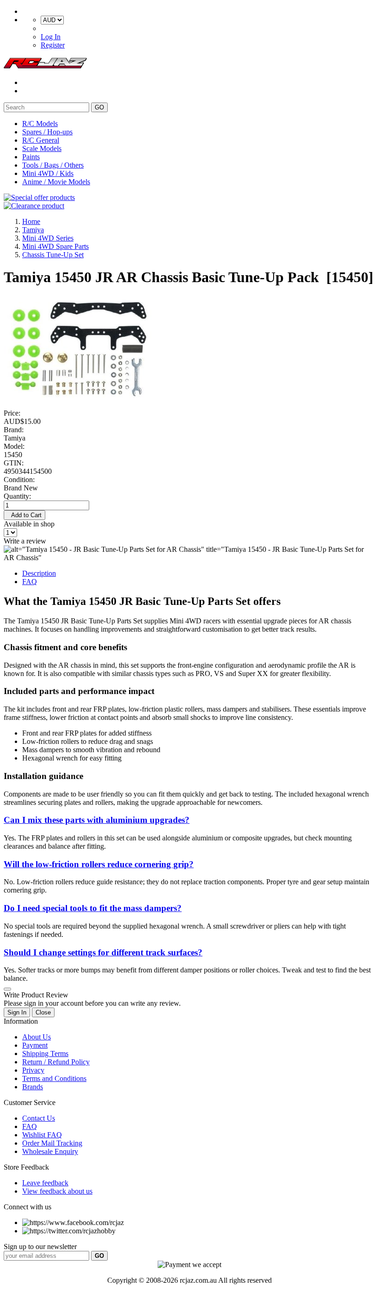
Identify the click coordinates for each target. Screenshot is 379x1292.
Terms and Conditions (54, 1078)
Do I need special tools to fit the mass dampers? (93, 908)
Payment (35, 1045)
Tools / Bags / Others (53, 165)
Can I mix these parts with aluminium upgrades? (97, 820)
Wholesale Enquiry (50, 1151)
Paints (31, 157)
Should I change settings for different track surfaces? (103, 952)
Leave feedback (45, 1183)
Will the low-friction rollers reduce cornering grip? (99, 864)
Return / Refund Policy (56, 1062)
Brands (32, 1087)
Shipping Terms (45, 1053)
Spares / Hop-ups (47, 132)
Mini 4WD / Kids (47, 173)
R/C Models (40, 123)
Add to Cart (24, 515)
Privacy (33, 1070)
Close (43, 1012)
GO (99, 107)
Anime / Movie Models (56, 182)
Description (39, 573)
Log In (51, 37)
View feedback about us (57, 1191)
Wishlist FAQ (42, 1135)
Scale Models (41, 148)
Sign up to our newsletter (40, 1246)
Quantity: (17, 496)
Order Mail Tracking (52, 1143)
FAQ (29, 582)
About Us (36, 1037)
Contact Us (38, 1118)
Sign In (16, 1012)
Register (53, 45)
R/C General (40, 140)
